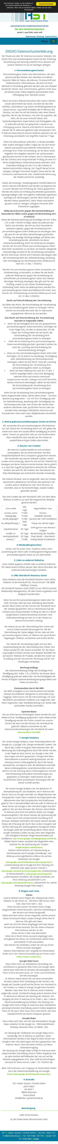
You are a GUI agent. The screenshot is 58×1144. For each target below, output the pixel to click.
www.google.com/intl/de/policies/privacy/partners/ (29, 862)
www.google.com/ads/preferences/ (17, 883)
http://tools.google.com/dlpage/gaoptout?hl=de (34, 838)
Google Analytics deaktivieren (29, 847)
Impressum (31, 36)
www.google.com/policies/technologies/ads (21, 871)
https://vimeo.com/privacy (29, 957)
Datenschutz (51, 36)
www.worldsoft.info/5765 (29, 732)
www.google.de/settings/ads (39, 874)
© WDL (36, 1139)
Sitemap (40, 36)
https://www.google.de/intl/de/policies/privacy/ (28, 1074)
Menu (44, 41)
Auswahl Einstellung (46, 4)
